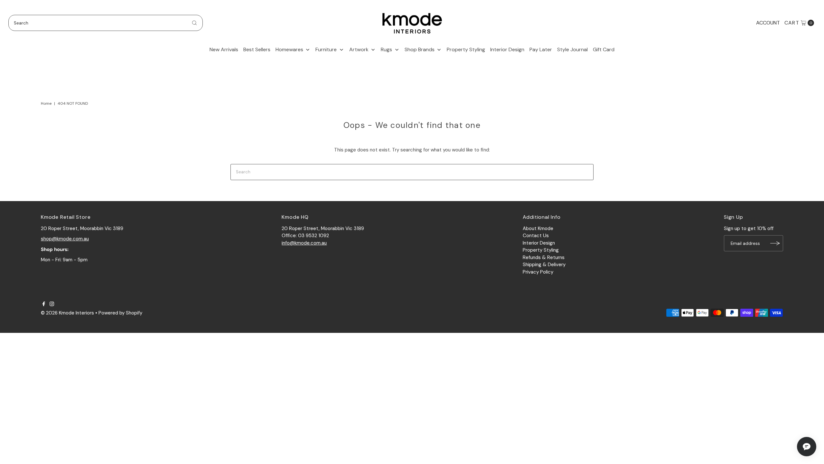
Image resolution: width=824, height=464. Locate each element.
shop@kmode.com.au (65, 239)
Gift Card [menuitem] (603, 49)
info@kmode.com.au (304, 243)
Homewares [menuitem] (289, 49)
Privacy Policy (538, 272)
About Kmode (538, 228)
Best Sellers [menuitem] (256, 49)
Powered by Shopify (120, 313)
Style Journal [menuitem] (572, 49)
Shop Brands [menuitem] (420, 49)
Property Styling (541, 250)
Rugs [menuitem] (386, 49)
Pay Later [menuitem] (540, 49)
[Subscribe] (775, 243)
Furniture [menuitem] (326, 49)
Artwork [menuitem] (359, 49)
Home (46, 103)
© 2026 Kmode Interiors (67, 313)
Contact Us (536, 235)
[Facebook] (43, 304)
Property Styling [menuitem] (466, 49)
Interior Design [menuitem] (507, 49)
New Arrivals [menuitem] (224, 49)
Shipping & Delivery (544, 264)
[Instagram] (52, 304)
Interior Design (539, 243)
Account (768, 22)
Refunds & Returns (544, 257)
